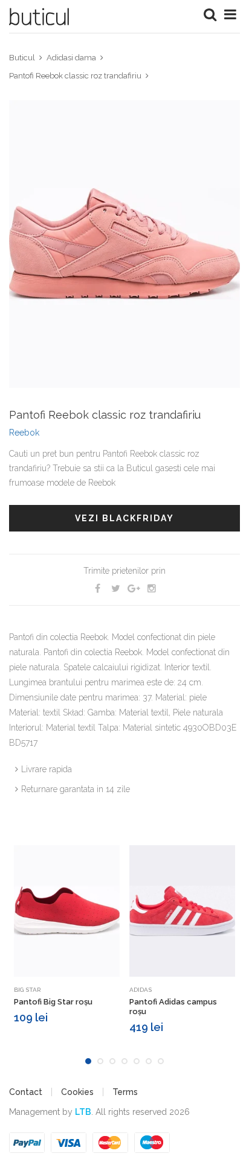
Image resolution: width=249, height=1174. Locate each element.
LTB (83, 1112)
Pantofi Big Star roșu (53, 1001)
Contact (25, 1092)
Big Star (27, 989)
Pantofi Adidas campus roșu (173, 1006)
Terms (125, 1092)
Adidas (140, 989)
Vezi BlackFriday (124, 518)
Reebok (24, 432)
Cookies (77, 1092)
